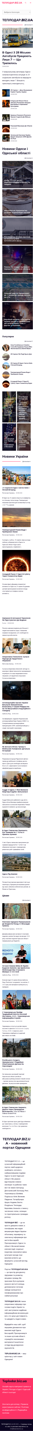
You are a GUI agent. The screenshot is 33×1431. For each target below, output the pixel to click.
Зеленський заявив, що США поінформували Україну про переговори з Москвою (9, 440)
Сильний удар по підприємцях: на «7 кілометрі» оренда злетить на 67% (17, 295)
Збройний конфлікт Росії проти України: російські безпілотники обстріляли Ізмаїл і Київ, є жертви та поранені (17, 322)
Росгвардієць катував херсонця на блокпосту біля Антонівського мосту (17, 239)
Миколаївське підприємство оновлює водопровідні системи (17, 211)
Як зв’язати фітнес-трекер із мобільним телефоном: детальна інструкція (16, 749)
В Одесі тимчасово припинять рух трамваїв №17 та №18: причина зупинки (14, 832)
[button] (25, 2)
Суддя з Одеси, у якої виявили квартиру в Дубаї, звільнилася (15, 791)
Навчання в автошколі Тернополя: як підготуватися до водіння (16, 619)
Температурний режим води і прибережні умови (20, 373)
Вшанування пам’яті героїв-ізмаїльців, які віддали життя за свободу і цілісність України (8, 407)
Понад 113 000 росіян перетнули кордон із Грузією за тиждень (17, 182)
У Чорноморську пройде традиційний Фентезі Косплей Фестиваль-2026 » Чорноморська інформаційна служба (16, 1015)
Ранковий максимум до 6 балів (21, 126)
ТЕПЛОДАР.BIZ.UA (12, 2)
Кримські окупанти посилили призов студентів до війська (21, 116)
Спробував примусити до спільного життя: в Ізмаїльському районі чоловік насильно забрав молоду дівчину (23, 408)
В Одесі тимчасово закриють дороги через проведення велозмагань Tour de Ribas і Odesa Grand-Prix (14, 1110)
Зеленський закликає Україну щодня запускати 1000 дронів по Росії (21, 136)
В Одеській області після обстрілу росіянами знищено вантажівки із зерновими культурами (21, 103)
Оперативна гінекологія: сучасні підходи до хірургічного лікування (15, 659)
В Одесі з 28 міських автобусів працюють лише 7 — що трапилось (16, 58)
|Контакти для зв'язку (11, 1404)
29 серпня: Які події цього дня (21, 354)
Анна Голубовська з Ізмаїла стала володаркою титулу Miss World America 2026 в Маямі (21, 346)
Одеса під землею (9, 874)
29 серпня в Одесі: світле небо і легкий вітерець (21, 364)
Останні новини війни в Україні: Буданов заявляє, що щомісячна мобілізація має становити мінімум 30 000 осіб (16, 969)
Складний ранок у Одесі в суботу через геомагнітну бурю (21, 382)
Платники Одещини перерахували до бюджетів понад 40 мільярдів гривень (16, 924)
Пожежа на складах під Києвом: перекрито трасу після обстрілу (17, 268)
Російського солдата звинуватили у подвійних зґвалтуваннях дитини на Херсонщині (13, 1063)
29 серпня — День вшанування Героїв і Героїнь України (21, 91)
